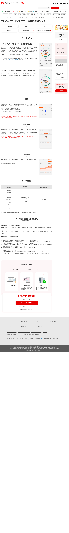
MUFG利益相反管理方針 (48, 338)
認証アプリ (59, 74)
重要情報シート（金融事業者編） (35, 338)
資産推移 (9, 30)
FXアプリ (59, 69)
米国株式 (23, 14)
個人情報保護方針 (20, 338)
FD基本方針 (26, 338)
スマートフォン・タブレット (18, 17)
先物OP (41, 14)
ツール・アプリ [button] (38, 11)
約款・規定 (9, 326)
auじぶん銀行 (63, 14)
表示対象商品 (26, 30)
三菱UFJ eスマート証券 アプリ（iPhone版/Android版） (35, 17)
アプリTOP (60, 49)
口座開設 (61, 90)
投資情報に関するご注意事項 (29, 334)
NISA (32, 14)
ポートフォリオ (8, 26)
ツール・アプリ (8, 17)
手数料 (30, 11)
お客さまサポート (58, 11)
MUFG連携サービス (56, 14)
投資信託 (28, 14)
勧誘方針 (8, 338)
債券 (44, 14)
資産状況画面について (61, 61)
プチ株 (19, 14)
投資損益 (43, 26)
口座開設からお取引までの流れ (26, 309)
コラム (65, 11)
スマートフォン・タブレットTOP (60, 40)
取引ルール (23, 326)
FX (34, 14)
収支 (26, 26)
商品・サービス (24, 321)
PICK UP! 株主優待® (60, 77)
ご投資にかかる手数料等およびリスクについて (15, 334)
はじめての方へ (10, 321)
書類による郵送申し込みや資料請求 (26, 306)
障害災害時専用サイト (57, 338)
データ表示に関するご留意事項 (43, 30)
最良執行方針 (13, 338)
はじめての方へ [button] (6, 11)
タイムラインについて (61, 53)
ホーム (2, 17)
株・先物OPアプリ (60, 65)
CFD (37, 14)
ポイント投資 (49, 14)
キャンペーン (5, 14)
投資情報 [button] (48, 11)
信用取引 (15, 14)
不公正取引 (37, 334)
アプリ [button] (60, 45)
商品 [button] (15, 11)
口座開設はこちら (27, 302)
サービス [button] (23, 11)
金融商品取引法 (39, 326)
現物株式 (10, 14)
